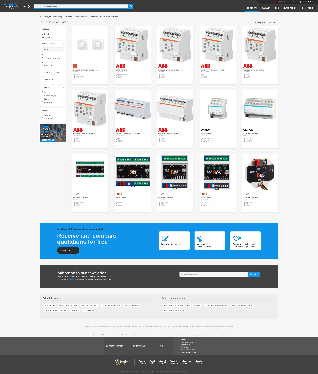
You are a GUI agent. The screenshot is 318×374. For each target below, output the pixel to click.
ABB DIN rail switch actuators (174, 310)
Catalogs (267, 8)
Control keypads (88, 310)
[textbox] (81, 6)
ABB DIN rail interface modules (242, 305)
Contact (90, 30)
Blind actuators (50, 305)
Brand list (184, 340)
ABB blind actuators (193, 305)
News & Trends (289, 8)
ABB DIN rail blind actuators (173, 305)
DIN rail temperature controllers (55, 310)
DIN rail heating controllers (111, 305)
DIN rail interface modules (68, 305)
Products (252, 8)
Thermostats (74, 310)
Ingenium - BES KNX (52, 73)
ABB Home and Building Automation (54, 58)
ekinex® (48, 65)
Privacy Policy (73, 279)
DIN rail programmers (131, 305)
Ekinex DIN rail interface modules (216, 305)
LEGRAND (48, 80)
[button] (53, 44)
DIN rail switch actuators (89, 305)
